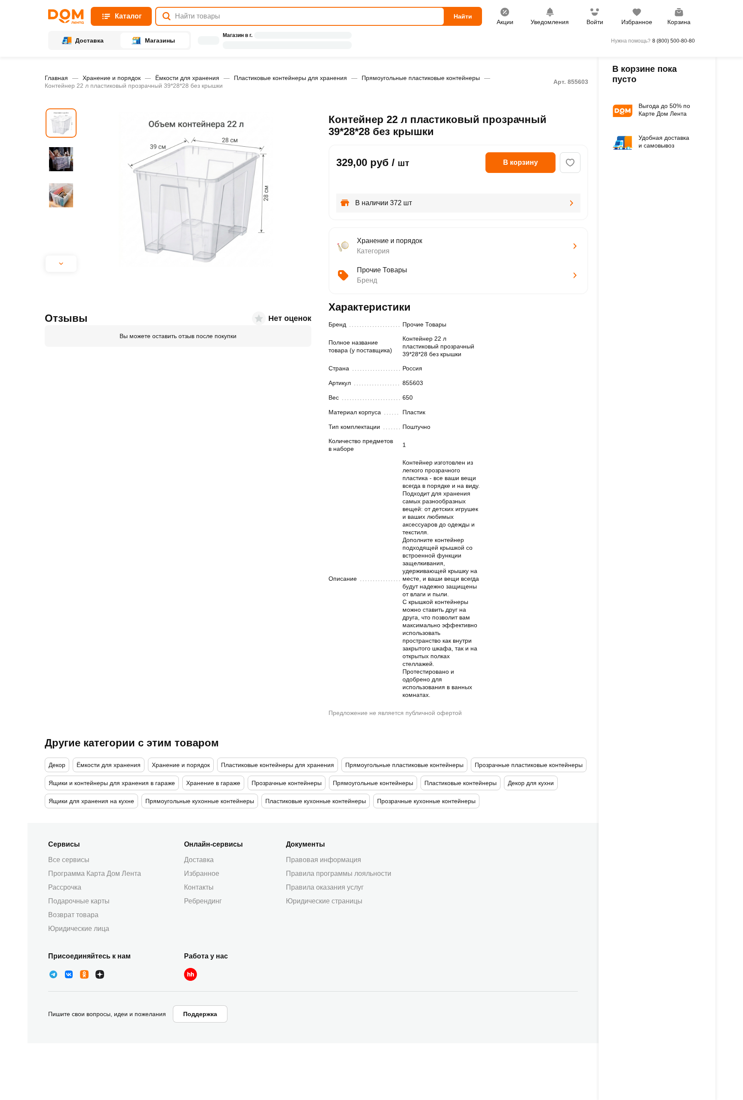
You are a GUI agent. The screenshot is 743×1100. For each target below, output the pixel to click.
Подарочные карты (79, 901)
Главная (56, 77)
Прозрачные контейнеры (287, 783)
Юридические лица (78, 928)
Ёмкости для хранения (187, 77)
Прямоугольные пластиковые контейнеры (421, 77)
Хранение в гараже (213, 783)
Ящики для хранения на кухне (91, 801)
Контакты (199, 887)
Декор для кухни (531, 783)
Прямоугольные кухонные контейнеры (199, 801)
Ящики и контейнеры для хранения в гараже (112, 783)
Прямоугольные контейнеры (373, 783)
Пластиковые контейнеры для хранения (290, 77)
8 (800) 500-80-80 (673, 41)
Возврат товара (73, 914)
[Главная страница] (66, 16)
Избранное (201, 873)
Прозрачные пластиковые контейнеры (529, 764)
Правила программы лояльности (338, 873)
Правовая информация (323, 859)
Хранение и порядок (112, 77)
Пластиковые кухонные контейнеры (315, 801)
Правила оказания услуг (325, 887)
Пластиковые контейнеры (460, 783)
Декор (57, 764)
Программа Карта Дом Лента (94, 873)
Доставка (199, 859)
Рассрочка (64, 887)
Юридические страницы (324, 901)
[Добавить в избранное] (570, 162)
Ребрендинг (203, 901)
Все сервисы (68, 859)
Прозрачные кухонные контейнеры (426, 801)
